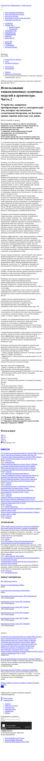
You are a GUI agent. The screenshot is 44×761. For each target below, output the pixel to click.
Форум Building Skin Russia (14, 12)
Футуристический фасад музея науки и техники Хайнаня (21, 659)
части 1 (17, 120)
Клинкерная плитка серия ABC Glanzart (15, 607)
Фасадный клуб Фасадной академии (17, 18)
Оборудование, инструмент (14, 556)
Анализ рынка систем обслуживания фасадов (17, 543)
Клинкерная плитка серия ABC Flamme (14, 618)
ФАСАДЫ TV (10, 38)
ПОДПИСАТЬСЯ (7, 731)
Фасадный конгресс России (14, 14)
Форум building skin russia (14, 740)
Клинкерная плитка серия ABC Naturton (15, 613)
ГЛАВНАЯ (9, 23)
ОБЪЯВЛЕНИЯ (10, 34)
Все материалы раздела (9, 581)
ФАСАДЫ (8, 42)
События (8, 484)
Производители (10, 709)
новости (5, 449)
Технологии (13, 29)
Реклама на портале (12, 63)
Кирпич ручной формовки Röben (12, 585)
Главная (7, 72)
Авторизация (9, 68)
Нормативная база (11, 507)
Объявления (9, 711)
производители (10, 33)
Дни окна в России (11, 16)
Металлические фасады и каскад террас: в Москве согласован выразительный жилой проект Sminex (18, 469)
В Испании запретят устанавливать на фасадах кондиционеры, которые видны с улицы (17, 491)
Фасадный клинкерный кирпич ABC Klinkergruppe (19, 596)
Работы (7, 713)
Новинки (8, 518)
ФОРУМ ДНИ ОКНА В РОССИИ (17, 742)
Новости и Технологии (13, 74)
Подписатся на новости (13, 59)
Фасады (9, 460)
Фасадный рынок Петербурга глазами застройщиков (19, 528)
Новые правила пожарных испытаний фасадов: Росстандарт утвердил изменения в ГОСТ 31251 (22, 502)
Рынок (7, 539)
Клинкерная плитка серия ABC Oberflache (15, 601)
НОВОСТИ (9, 25)
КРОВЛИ (8, 43)
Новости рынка (14, 27)
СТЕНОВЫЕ (9, 45)
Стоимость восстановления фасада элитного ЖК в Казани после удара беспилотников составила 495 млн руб (21, 458)
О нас (7, 61)
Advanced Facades (11, 47)
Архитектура (9, 707)
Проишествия (10, 462)
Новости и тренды (11, 705)
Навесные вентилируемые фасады (17, 473)
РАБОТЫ (8, 36)
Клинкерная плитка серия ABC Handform (15, 624)
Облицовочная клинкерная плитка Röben (15, 590)
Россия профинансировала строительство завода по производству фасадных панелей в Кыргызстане (19, 480)
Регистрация (9, 67)
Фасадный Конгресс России (14, 738)
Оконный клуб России (13, 20)
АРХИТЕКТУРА (11, 31)
